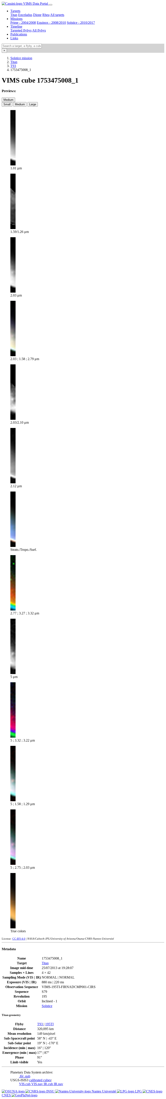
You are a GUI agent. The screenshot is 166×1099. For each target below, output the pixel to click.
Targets (15, 11)
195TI (49, 1024)
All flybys (39, 30)
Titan (13, 15)
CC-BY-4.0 (18, 938)
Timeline (16, 26)
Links (14, 38)
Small (7, 104)
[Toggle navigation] (50, 4)
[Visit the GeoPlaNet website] (24, 1095)
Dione (37, 15)
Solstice (47, 1006)
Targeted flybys (21, 30)
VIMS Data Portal (35, 3)
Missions (16, 19)
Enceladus (25, 15)
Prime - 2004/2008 (23, 22)
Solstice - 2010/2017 (81, 22)
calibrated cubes (40, 1080)
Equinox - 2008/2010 (51, 22)
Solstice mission (21, 58)
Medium (8, 99)
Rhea (45, 15)
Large (32, 104)
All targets (57, 15)
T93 (13, 66)
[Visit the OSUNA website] (14, 1091)
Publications (18, 34)
